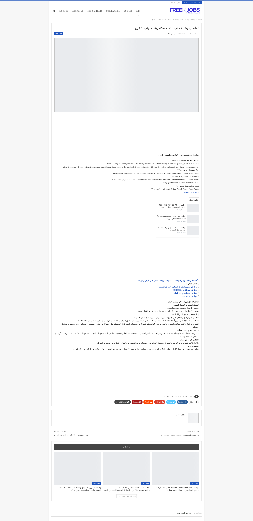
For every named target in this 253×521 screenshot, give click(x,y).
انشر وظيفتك (175, 3)
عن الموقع (198, 513)
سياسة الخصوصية (184, 513)
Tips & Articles (94, 11)
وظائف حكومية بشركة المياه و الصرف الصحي (178, 287)
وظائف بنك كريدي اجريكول (185, 293)
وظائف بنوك (58, 33)
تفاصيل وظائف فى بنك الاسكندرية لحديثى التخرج (179, 396)
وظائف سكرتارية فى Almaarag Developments (180, 435)
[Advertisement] (126, 133)
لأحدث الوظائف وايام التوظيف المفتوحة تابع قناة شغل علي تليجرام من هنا (168, 280)
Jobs (138, 11)
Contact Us (77, 11)
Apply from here (191, 192)
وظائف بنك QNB (190, 296)
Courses (128, 11)
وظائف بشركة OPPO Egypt (185, 290)
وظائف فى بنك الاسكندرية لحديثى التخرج (71, 435)
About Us (63, 11)
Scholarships (113, 11)
